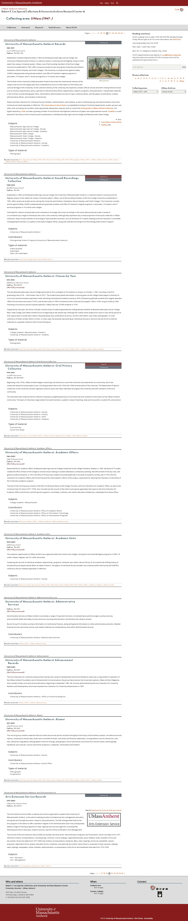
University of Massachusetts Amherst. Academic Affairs (28, 448)
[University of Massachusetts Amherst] (64, 913)
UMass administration (100, 160)
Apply (107, 3)
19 (104, 33)
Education (22, 521)
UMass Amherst (29, 888)
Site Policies (138, 918)
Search (184, 67)
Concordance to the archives (111, 122)
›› (124, 33)
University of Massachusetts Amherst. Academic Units (27, 534)
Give (112, 3)
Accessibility (148, 918)
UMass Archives (168, 88)
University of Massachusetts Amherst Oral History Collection (30, 361)
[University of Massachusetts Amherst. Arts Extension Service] (104, 826)
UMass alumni (114, 160)
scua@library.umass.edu (171, 55)
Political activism (25, 436)
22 (113, 33)
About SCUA (71, 27)
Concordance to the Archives (55, 105)
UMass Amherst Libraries (14, 8)
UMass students (23, 161)
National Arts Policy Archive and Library (106, 810)
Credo (177, 9)
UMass (182, 81)
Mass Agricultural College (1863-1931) (32, 160)
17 (98, 33)
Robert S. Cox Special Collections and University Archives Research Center (37, 885)
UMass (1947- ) (85, 160)
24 (119, 33)
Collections (11, 27)
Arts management (25, 866)
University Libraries (13, 888)
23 (116, 33)
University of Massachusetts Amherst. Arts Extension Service (30, 792)
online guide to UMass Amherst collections (97, 108)
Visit (101, 3)
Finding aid (104, 43)
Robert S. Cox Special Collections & (41, 11)
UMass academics (45, 521)
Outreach (25, 27)
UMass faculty (11, 161)
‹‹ (92, 33)
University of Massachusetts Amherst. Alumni (23, 715)
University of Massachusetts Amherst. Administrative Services (30, 597)
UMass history (60, 436)
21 (110, 33)
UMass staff (70, 436)
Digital (103, 364)
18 (101, 33)
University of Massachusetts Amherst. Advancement (26, 656)
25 (122, 33)
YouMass (111, 111)
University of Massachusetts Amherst (20, 40)
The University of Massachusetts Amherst (22, 2)
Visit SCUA (177, 39)
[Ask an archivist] (83, 12)
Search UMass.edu (117, 3)
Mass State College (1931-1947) (58, 160)
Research (39, 27)
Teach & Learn (54, 27)
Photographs (75, 160)
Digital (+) (104, 177)
